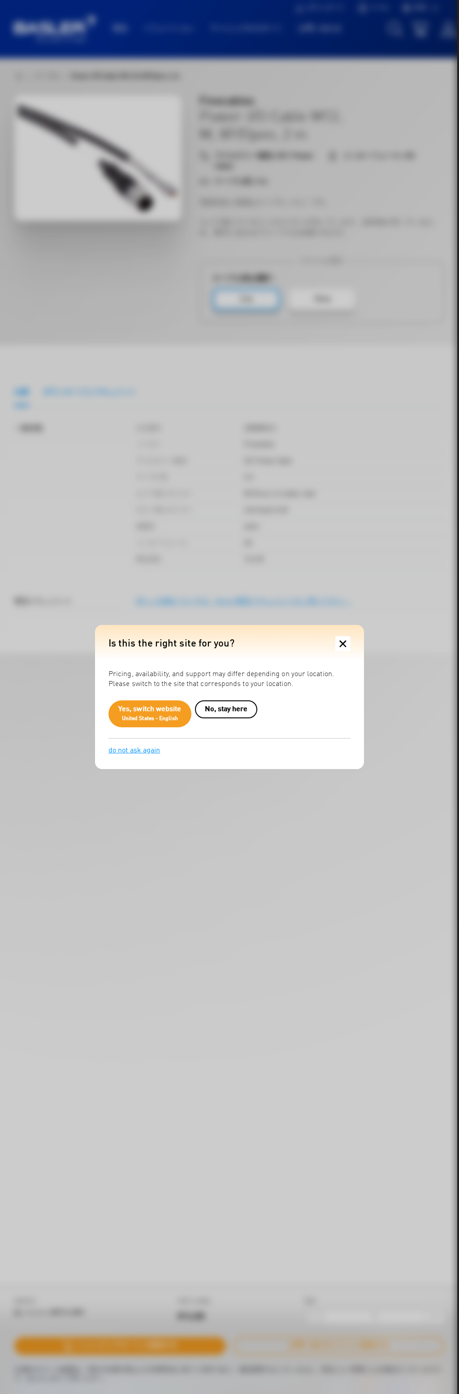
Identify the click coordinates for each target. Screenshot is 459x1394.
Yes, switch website (150, 714)
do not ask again (134, 750)
